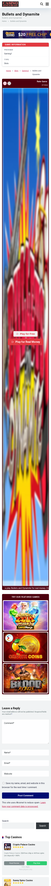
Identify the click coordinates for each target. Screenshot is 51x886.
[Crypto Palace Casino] (7, 849)
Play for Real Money (28, 341)
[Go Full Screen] (9, 83)
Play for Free (27, 334)
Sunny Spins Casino (23, 880)
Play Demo (25, 615)
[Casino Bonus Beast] (10, 4)
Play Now (36, 863)
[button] (25, 337)
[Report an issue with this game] (5, 83)
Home (4, 21)
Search (5, 821)
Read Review (14, 863)
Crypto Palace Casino (24, 844)
